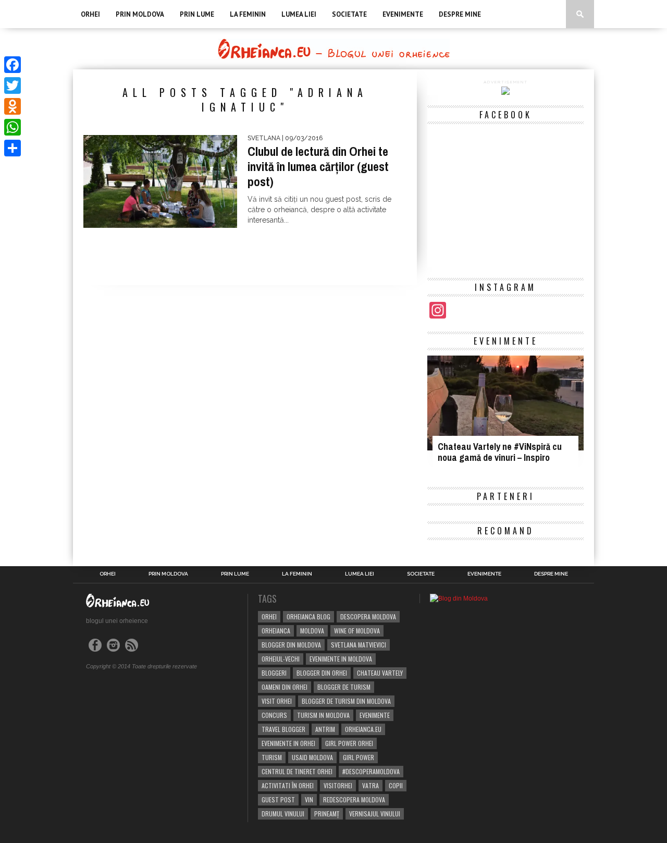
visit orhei (277, 701)
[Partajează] (12, 148)
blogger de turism (343, 686)
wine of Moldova (357, 630)
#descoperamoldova (371, 771)
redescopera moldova (354, 799)
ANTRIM (325, 729)
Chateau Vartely (380, 672)
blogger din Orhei (322, 672)
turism (272, 757)
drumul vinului (283, 813)
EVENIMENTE (402, 14)
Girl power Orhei (349, 743)
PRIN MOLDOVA (140, 14)
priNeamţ (326, 813)
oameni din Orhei (284, 686)
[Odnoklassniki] (12, 106)
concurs (274, 715)
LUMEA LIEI (298, 14)
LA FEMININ (248, 14)
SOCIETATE (349, 14)
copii (396, 785)
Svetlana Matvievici (358, 644)
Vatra (370, 785)
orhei (269, 616)
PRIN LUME (197, 14)
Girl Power (358, 757)
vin (309, 799)
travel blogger (283, 729)
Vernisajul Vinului (374, 813)
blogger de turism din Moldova (346, 701)
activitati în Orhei (288, 785)
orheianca (276, 630)
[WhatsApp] (12, 127)
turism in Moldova (323, 715)
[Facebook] (12, 64)
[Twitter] (12, 85)
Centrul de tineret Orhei (297, 771)
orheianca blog (308, 616)
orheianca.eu (363, 729)
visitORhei (338, 785)
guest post (278, 799)
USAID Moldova (312, 757)
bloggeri (274, 672)
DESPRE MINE (460, 14)
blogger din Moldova (291, 644)
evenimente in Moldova (341, 658)
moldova (312, 630)
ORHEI (90, 14)
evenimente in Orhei (288, 743)
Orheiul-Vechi (281, 658)
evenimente (375, 715)
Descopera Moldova (368, 616)
